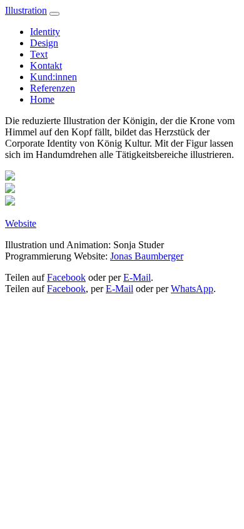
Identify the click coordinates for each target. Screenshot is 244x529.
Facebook (66, 277)
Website (20, 223)
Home (42, 99)
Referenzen (52, 88)
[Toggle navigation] (54, 14)
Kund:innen (53, 76)
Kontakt (46, 65)
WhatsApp (192, 288)
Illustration (26, 10)
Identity (45, 31)
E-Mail (137, 277)
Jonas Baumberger (146, 256)
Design (44, 43)
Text (39, 54)
